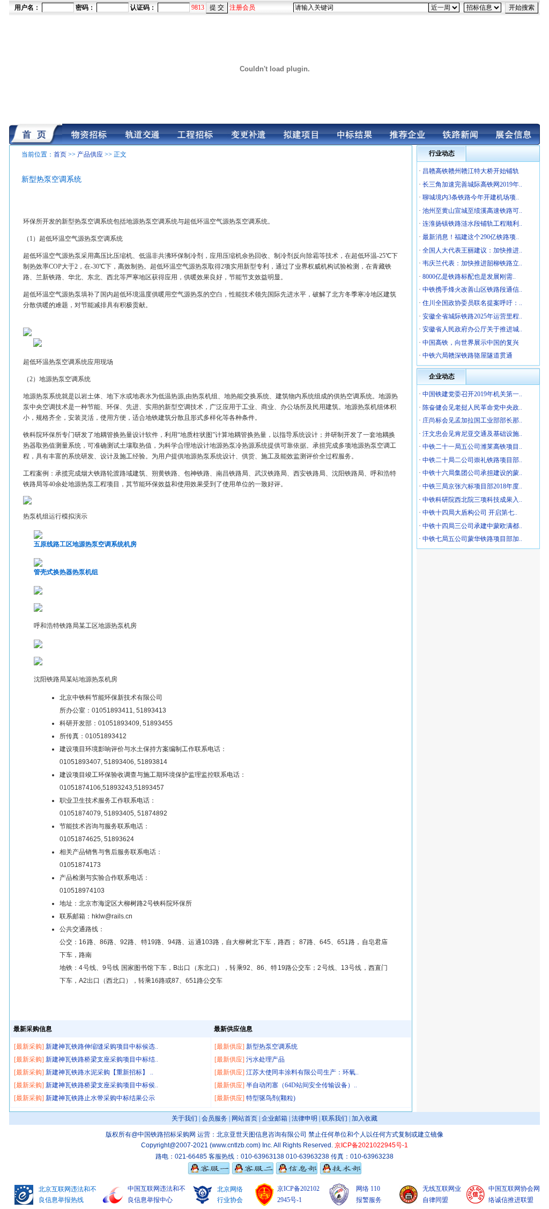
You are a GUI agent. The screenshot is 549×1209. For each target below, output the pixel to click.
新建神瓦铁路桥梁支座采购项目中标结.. (102, 1059)
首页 (60, 154)
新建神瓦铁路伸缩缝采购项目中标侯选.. (102, 1046)
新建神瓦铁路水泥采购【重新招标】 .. (99, 1072)
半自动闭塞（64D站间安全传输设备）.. (301, 1085)
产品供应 (90, 154)
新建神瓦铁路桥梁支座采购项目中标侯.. (102, 1085)
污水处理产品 (265, 1059)
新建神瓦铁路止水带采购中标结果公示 (100, 1098)
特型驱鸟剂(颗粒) (270, 1098)
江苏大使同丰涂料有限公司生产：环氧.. (302, 1072)
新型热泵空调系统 (272, 1046)
